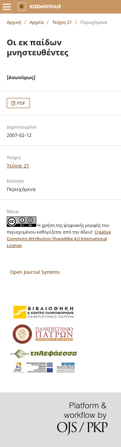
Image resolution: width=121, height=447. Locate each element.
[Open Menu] (6, 6)
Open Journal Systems (35, 272)
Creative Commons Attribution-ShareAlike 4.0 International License (59, 238)
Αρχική (14, 22)
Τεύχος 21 (62, 22)
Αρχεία (37, 22)
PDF (20, 103)
